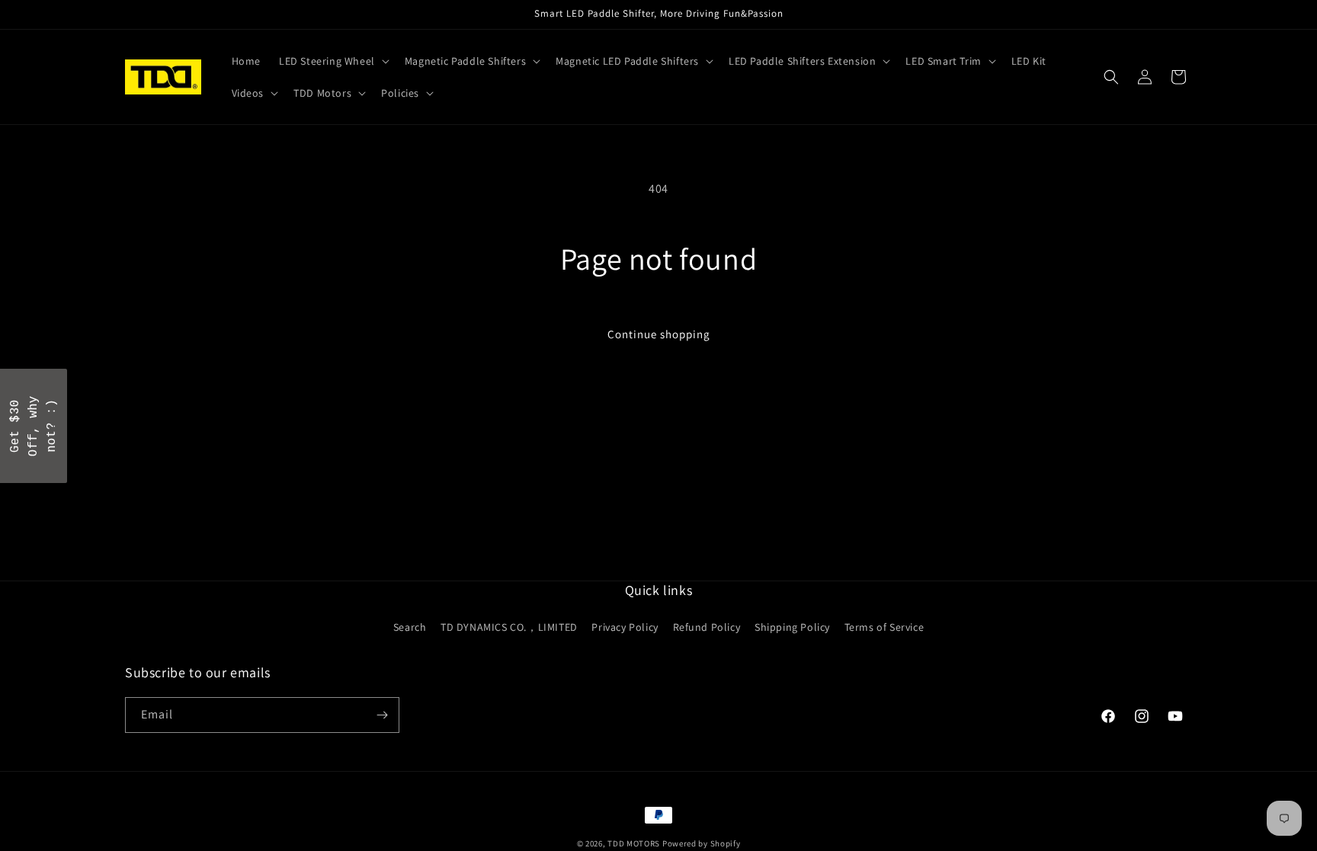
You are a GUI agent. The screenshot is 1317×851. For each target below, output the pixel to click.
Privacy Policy (624, 627)
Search (410, 627)
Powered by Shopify (701, 843)
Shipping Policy (792, 627)
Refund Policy (707, 627)
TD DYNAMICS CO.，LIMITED (509, 627)
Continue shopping (658, 334)
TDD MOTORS (634, 843)
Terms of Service (884, 627)
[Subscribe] (382, 715)
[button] (333, 61)
